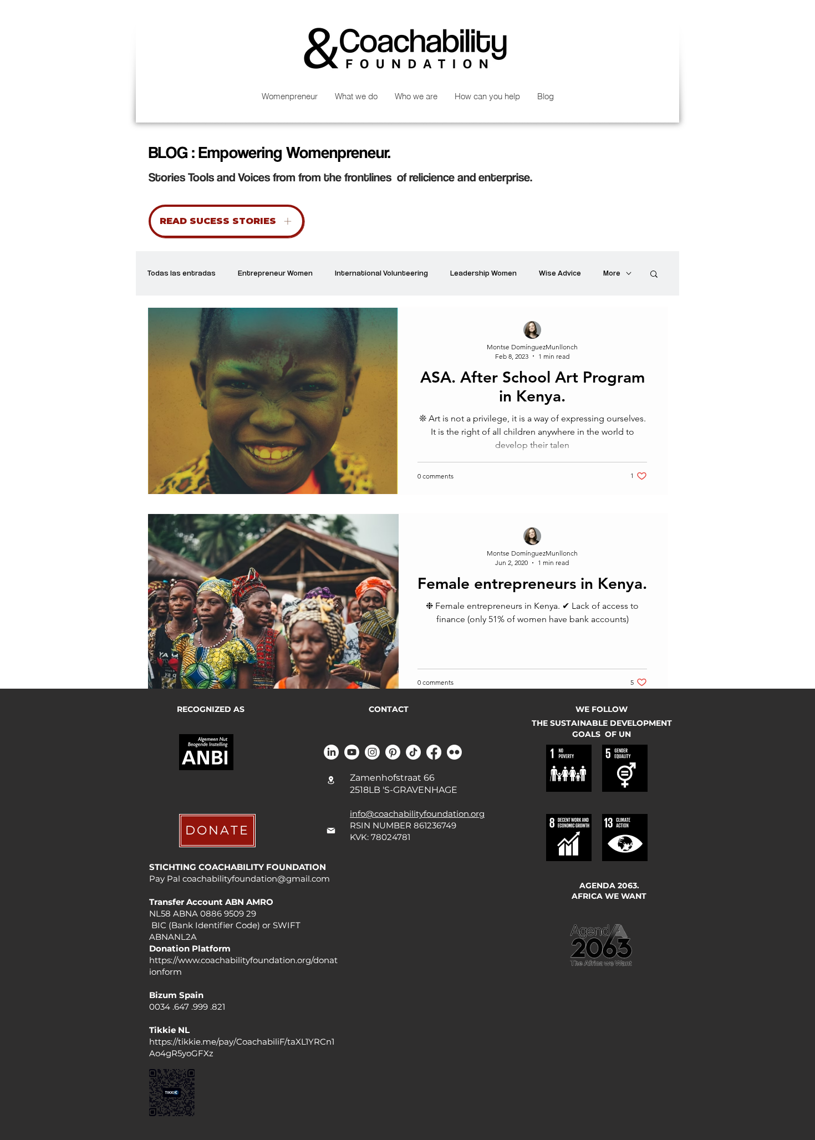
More (611, 272)
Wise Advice (560, 272)
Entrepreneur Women (275, 272)
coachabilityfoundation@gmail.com (256, 878)
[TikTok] (413, 752)
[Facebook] (433, 752)
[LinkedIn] (331, 752)
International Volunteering (381, 272)
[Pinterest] (392, 752)
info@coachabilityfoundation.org (417, 813)
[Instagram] (372, 752)
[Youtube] (351, 752)
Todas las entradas (181, 272)
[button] (654, 275)
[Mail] (331, 830)
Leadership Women (483, 272)
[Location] (331, 780)
